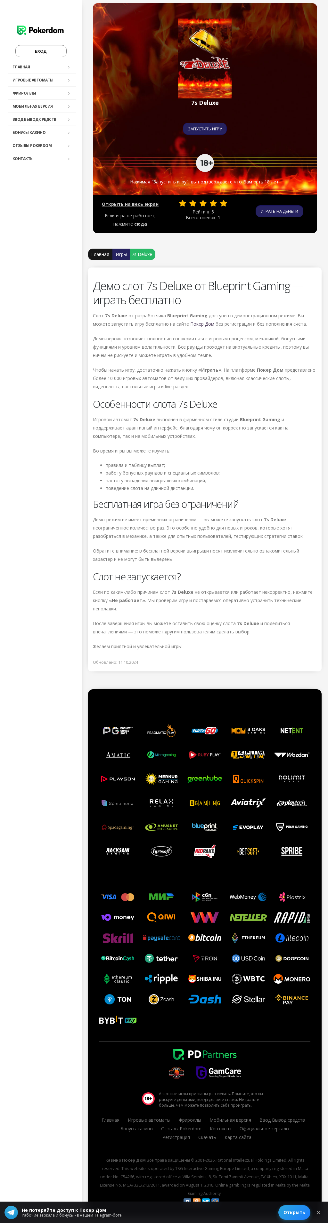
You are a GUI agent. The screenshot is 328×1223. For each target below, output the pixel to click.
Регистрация (176, 1137)
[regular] (203, 203)
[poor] (192, 203)
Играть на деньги (279, 211)
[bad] (182, 203)
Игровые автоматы (32, 80)
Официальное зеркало (264, 1129)
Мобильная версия (32, 106)
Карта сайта (238, 1137)
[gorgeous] (223, 203)
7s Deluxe (142, 254)
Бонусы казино (29, 132)
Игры (121, 254)
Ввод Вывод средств (34, 119)
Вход (41, 51)
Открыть (294, 1212)
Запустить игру (205, 129)
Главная (21, 67)
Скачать (207, 1137)
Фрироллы (24, 93)
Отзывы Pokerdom (32, 145)
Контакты (23, 158)
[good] (213, 203)
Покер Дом (202, 324)
